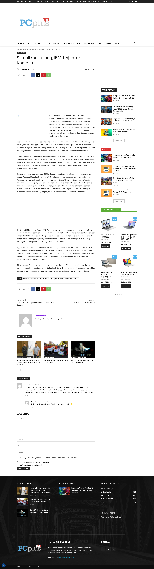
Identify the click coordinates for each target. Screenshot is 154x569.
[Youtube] (136, 1)
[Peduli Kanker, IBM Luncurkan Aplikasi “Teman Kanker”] (56, 349)
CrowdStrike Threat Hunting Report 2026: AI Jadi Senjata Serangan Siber (123, 109)
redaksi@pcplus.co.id (66, 558)
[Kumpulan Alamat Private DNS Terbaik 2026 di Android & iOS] (106, 98)
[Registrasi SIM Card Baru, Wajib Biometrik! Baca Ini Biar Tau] (106, 121)
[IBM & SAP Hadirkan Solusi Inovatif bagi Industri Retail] (83, 349)
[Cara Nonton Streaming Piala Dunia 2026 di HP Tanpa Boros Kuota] (106, 181)
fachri (27, 384)
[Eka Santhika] (18, 69)
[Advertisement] (95, 23)
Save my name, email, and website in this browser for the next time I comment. (49, 458)
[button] (134, 43)
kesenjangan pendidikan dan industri (66, 278)
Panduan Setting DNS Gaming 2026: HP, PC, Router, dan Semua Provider (124, 168)
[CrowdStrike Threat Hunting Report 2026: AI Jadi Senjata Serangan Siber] (106, 109)
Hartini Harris (44, 278)
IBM (52, 278)
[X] (129, 1)
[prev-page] (18, 370)
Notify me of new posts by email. (30, 465)
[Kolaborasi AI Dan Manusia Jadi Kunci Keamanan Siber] (106, 132)
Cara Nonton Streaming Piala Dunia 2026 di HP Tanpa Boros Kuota (123, 180)
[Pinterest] (43, 75)
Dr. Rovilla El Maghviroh (30, 278)
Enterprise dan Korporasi (24, 357)
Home (19, 49)
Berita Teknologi (27, 49)
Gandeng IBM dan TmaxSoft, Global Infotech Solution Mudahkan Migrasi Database (28, 362)
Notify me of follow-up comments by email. (34, 462)
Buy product (105, 246)
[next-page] (21, 370)
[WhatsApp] (48, 75)
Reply (26, 395)
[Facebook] (123, 1)
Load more (118, 141)
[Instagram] (126, 1)
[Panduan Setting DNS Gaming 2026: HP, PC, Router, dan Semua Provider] (106, 169)
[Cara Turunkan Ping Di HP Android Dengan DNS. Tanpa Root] (106, 193)
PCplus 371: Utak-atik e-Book (84, 303)
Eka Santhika (26, 69)
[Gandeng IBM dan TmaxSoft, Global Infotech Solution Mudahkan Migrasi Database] (29, 349)
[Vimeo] (132, 1)
